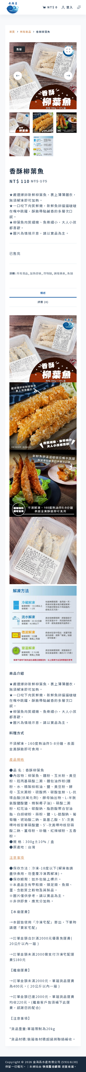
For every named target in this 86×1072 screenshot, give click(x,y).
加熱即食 (36, 273)
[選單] (79, 7)
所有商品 (22, 273)
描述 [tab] (43, 292)
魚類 (70, 273)
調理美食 (59, 273)
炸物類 (47, 273)
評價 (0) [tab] (43, 302)
